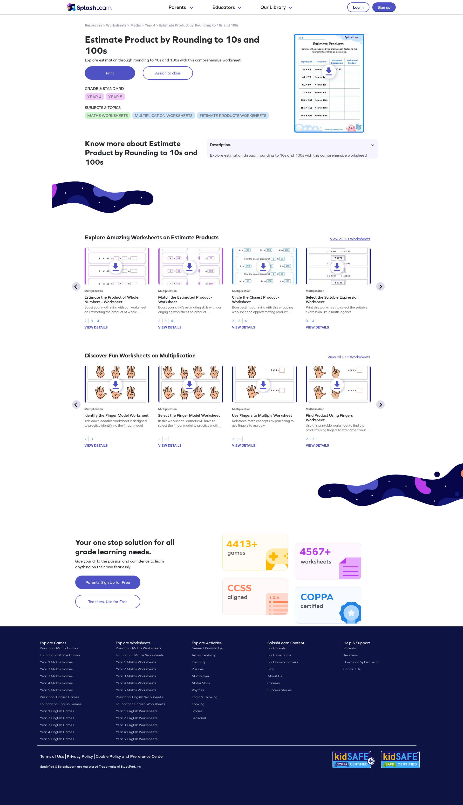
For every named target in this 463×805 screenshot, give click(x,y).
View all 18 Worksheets (350, 239)
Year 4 (150, 25)
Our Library (273, 7)
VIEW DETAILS (96, 327)
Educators (223, 7)
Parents (178, 7)
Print (110, 73)
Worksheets (116, 25)
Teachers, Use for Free (108, 601)
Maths (135, 25)
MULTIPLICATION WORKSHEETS (163, 115)
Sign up (384, 7)
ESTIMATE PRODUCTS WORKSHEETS (232, 115)
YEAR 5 (115, 96)
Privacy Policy (80, 756)
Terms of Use (52, 756)
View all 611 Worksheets (348, 357)
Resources (93, 25)
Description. (220, 144)
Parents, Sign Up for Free (108, 582)
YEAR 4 (94, 96)
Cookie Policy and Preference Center (130, 756)
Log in (358, 7)
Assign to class (168, 73)
